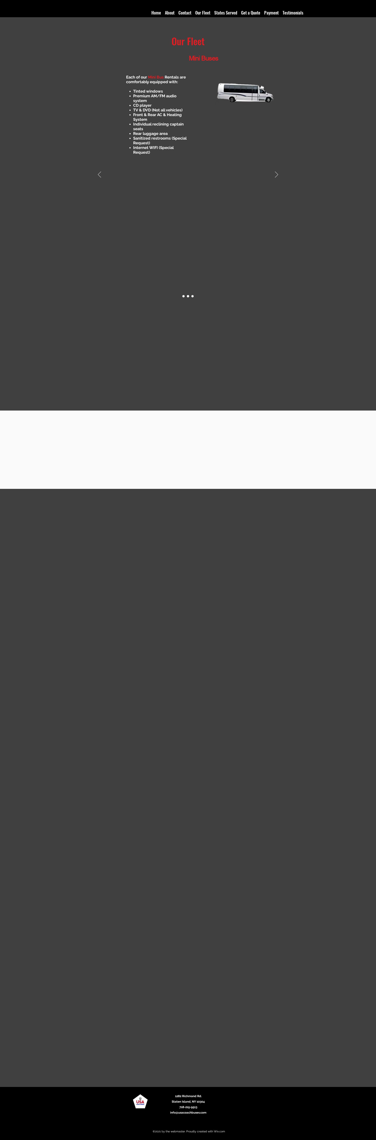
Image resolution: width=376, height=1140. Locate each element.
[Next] (276, 174)
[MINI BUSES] (188, 296)
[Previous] (99, 174)
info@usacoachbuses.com (188, 1112)
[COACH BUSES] (183, 296)
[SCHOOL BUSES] (192, 296)
